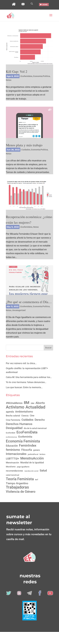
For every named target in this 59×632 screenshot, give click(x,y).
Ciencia (24, 415)
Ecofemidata (26, 76)
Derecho (40, 419)
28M (32, 403)
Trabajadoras (17, 487)
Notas (8, 80)
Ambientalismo (24, 411)
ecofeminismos (11, 437)
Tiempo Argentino (17, 483)
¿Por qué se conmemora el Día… (29, 302)
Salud (43, 470)
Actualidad (35, 407)
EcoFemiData (26, 432)
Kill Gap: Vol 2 (16, 71)
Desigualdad (14, 428)
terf (36, 480)
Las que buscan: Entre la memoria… (24, 387)
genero (36, 450)
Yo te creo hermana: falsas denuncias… (26, 382)
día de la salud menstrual (35, 428)
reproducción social (31, 471)
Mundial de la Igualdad (32, 462)
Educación (12, 445)
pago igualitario (23, 467)
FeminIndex (27, 445)
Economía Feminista (23, 441)
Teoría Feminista (20, 479)
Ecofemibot (10, 433)
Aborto (40, 403)
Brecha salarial (13, 415)
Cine (32, 415)
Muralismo (11, 466)
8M (26, 403)
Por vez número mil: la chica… (21, 363)
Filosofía (26, 449)
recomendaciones (14, 470)
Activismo (15, 407)
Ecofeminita (25, 436)
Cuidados (26, 149)
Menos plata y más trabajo (24, 145)
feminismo (13, 449)
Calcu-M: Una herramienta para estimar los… (29, 377)
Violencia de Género (20, 492)
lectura (42, 454)
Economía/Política (41, 76)
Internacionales (16, 454)
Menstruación (12, 462)
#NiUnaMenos (14, 403)
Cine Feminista (13, 420)
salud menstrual (12, 475)
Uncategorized (18, 310)
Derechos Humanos (19, 424)
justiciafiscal (33, 454)
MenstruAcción (32, 458)
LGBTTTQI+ (12, 458)
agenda (10, 411)
